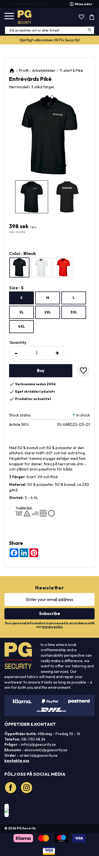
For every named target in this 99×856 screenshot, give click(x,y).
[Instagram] (27, 788)
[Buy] (40, 370)
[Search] (90, 30)
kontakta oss (16, 760)
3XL (73, 312)
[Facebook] (11, 788)
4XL (21, 326)
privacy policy (52, 627)
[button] (9, 16)
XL (21, 312)
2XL (47, 312)
